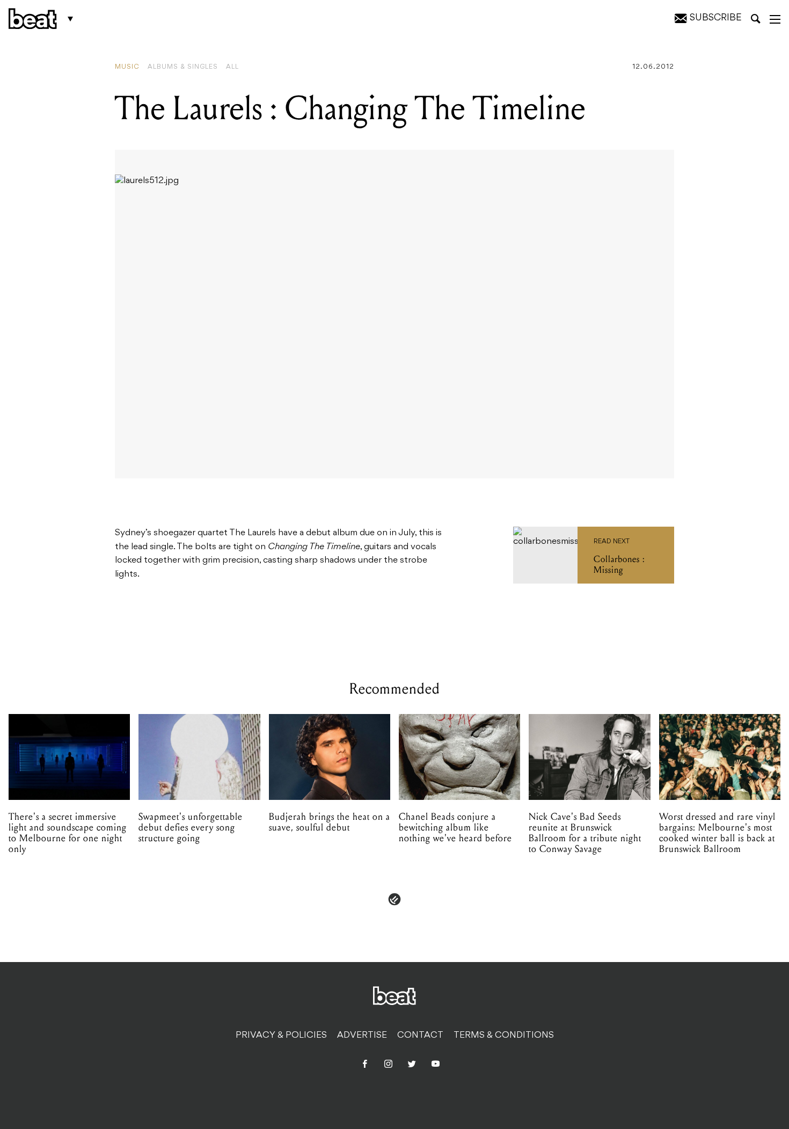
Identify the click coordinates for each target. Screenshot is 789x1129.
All (232, 67)
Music (127, 67)
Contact (420, 1035)
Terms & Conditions (504, 1035)
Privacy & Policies (281, 1035)
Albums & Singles (183, 67)
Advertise (362, 1035)
